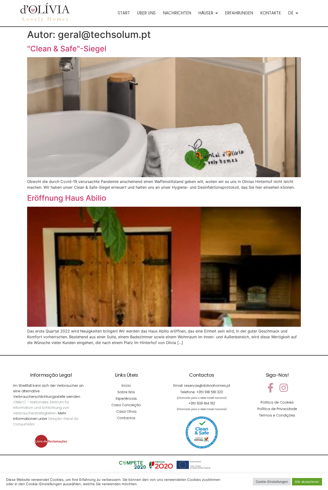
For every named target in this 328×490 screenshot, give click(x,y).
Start (124, 13)
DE (290, 13)
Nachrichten (177, 13)
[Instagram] (284, 388)
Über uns (146, 13)
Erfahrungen (239, 13)
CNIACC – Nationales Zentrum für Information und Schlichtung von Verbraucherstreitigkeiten (41, 408)
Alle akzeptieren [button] (307, 482)
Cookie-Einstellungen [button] (272, 482)
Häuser (205, 13)
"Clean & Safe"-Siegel (66, 48)
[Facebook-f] (270, 388)
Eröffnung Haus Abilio (66, 198)
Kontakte (270, 13)
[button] (208, 13)
